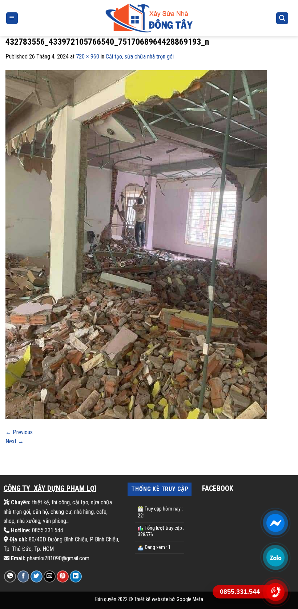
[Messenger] (275, 523)
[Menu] (12, 18)
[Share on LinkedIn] (76, 576)
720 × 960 (87, 56)
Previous (19, 432)
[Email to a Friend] (50, 576)
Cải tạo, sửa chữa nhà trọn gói (140, 56)
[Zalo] (275, 557)
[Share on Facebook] (23, 576)
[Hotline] (275, 592)
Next (14, 441)
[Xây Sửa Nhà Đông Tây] (149, 18)
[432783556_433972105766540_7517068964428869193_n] (136, 244)
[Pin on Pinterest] (63, 576)
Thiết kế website (151, 599)
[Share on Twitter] (37, 576)
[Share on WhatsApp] (10, 576)
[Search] (282, 18)
